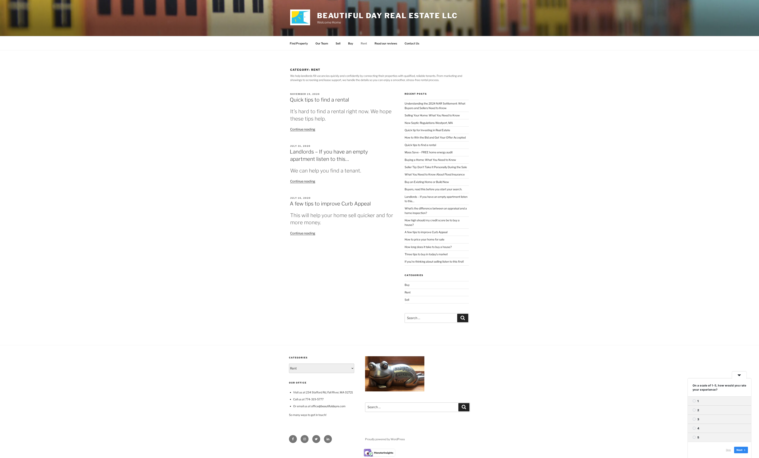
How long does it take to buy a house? (428, 247)
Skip (728, 449)
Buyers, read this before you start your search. (433, 189)
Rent (364, 43)
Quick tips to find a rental (319, 100)
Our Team (321, 43)
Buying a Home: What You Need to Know (430, 159)
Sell (338, 43)
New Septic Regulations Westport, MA (429, 122)
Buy (350, 43)
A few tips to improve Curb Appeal (330, 204)
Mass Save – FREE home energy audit (429, 152)
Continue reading (302, 129)
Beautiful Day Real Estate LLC (387, 15)
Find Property (299, 43)
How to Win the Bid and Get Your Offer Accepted (435, 137)
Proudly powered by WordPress (385, 439)
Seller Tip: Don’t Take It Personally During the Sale (436, 167)
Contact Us (412, 43)
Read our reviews (386, 43)
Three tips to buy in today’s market (426, 254)
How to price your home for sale (424, 239)
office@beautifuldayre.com (328, 406)
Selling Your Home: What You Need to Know (432, 115)
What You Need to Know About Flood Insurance (435, 174)
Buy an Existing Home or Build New (427, 182)
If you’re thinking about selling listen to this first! (434, 261)
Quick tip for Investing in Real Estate (427, 130)
